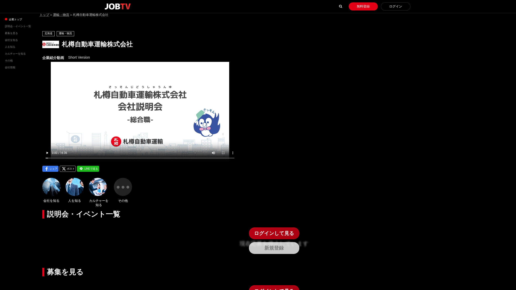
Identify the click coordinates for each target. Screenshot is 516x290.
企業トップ (15, 19)
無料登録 (363, 6)
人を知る (10, 46)
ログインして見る (274, 233)
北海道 (48, 33)
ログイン (395, 6)
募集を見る (11, 33)
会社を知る (11, 39)
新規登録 (274, 248)
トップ (44, 15)
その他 (9, 60)
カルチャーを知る (15, 53)
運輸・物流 (61, 15)
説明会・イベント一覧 (18, 26)
